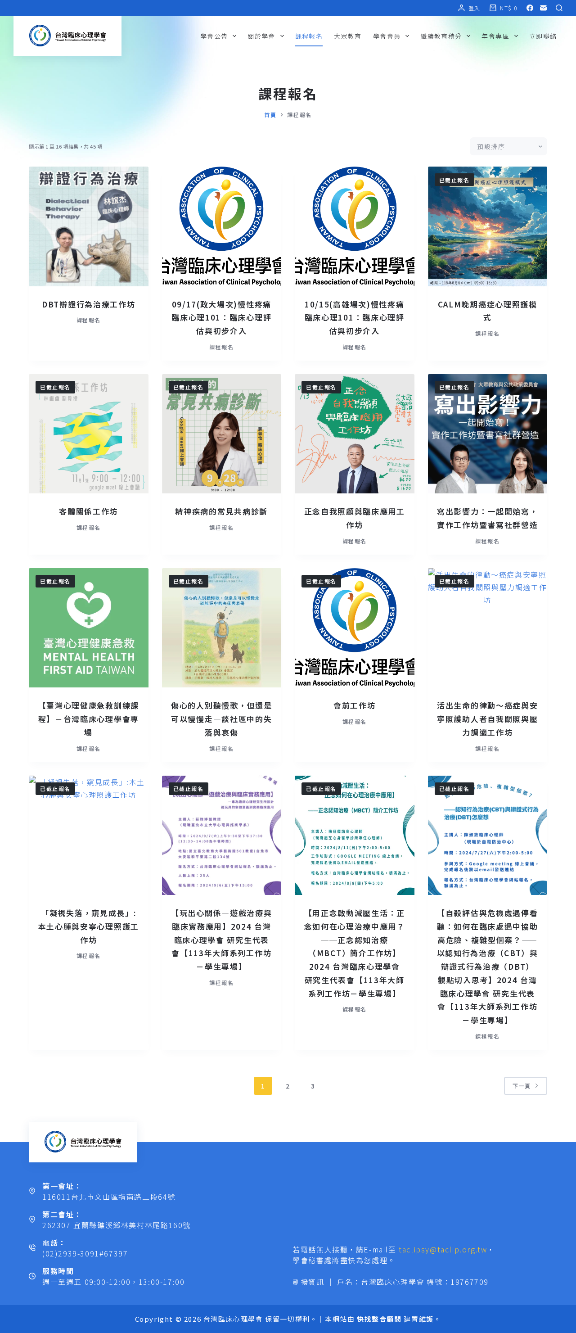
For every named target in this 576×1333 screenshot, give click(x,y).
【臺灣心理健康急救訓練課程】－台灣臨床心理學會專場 (88, 719)
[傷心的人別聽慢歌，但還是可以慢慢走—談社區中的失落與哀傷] (222, 628)
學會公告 (214, 36)
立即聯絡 (543, 36)
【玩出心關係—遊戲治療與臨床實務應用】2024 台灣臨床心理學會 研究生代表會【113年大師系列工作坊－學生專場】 (221, 939)
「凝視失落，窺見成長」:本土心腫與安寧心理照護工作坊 (88, 926)
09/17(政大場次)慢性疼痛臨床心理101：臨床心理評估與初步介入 (221, 317)
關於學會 (261, 36)
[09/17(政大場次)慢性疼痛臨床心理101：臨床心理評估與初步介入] (222, 226)
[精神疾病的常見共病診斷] (222, 434)
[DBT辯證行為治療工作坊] (88, 226)
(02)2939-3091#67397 (85, 1253)
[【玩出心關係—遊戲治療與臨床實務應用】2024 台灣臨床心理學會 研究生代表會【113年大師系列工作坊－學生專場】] (222, 835)
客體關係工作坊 (88, 511)
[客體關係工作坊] (88, 434)
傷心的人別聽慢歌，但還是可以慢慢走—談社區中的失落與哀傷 (221, 719)
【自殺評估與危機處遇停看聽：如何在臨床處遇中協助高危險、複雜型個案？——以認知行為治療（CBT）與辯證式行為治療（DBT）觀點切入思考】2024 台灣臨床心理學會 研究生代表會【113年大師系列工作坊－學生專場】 (487, 966)
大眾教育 (348, 36)
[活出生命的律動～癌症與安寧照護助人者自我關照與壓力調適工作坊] (488, 628)
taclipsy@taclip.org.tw (443, 1249)
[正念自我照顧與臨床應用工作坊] (354, 434)
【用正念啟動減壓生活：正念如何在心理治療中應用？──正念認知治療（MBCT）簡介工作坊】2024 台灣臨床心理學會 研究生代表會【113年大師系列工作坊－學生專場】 (354, 953)
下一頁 (522, 1085)
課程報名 (309, 36)
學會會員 (387, 36)
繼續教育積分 (441, 36)
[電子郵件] (543, 8)
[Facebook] (529, 8)
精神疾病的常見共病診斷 (221, 511)
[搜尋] (559, 8)
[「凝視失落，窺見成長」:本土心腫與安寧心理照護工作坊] (88, 835)
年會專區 (495, 36)
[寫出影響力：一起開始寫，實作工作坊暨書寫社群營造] (488, 434)
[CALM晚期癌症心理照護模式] (488, 226)
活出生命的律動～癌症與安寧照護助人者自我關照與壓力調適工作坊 (487, 719)
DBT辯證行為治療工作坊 (88, 304)
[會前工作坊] (354, 628)
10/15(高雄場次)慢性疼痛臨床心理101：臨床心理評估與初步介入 (355, 317)
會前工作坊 (354, 705)
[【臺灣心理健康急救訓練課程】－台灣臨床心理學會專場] (88, 628)
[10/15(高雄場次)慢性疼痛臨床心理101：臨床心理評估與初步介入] (354, 226)
